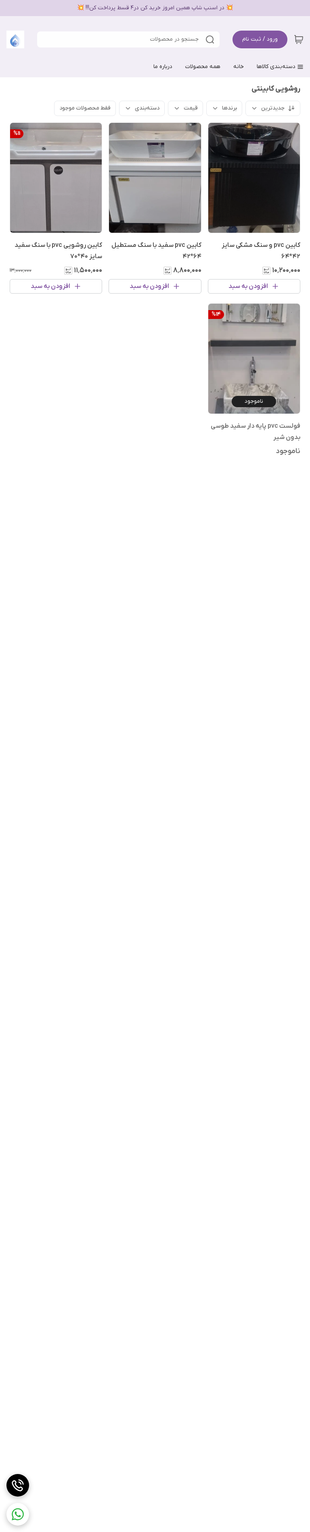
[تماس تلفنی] (17, 1485)
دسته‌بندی (147, 108)
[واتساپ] (17, 1514)
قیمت (191, 108)
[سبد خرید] (299, 39)
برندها (229, 108)
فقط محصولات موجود (85, 108)
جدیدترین (273, 108)
